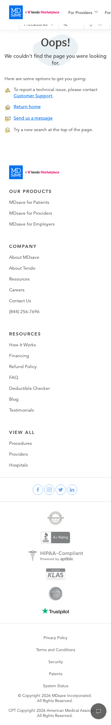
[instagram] (49, 490)
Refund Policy (23, 367)
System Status (55, 685)
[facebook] (38, 490)
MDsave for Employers (32, 224)
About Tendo (22, 268)
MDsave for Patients (29, 202)
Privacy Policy (55, 637)
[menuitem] (83, 12)
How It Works (22, 345)
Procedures (20, 443)
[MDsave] (34, 12)
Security (55, 661)
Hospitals (18, 465)
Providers (18, 454)
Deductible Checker (29, 388)
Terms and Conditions (55, 649)
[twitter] (61, 490)
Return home (27, 107)
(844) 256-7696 (24, 312)
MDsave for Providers (30, 213)
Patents (55, 673)
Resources (19, 279)
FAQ (13, 377)
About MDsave (24, 257)
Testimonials (21, 410)
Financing (19, 356)
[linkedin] (72, 490)
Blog (13, 399)
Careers (16, 290)
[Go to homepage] (34, 172)
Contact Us (20, 301)
